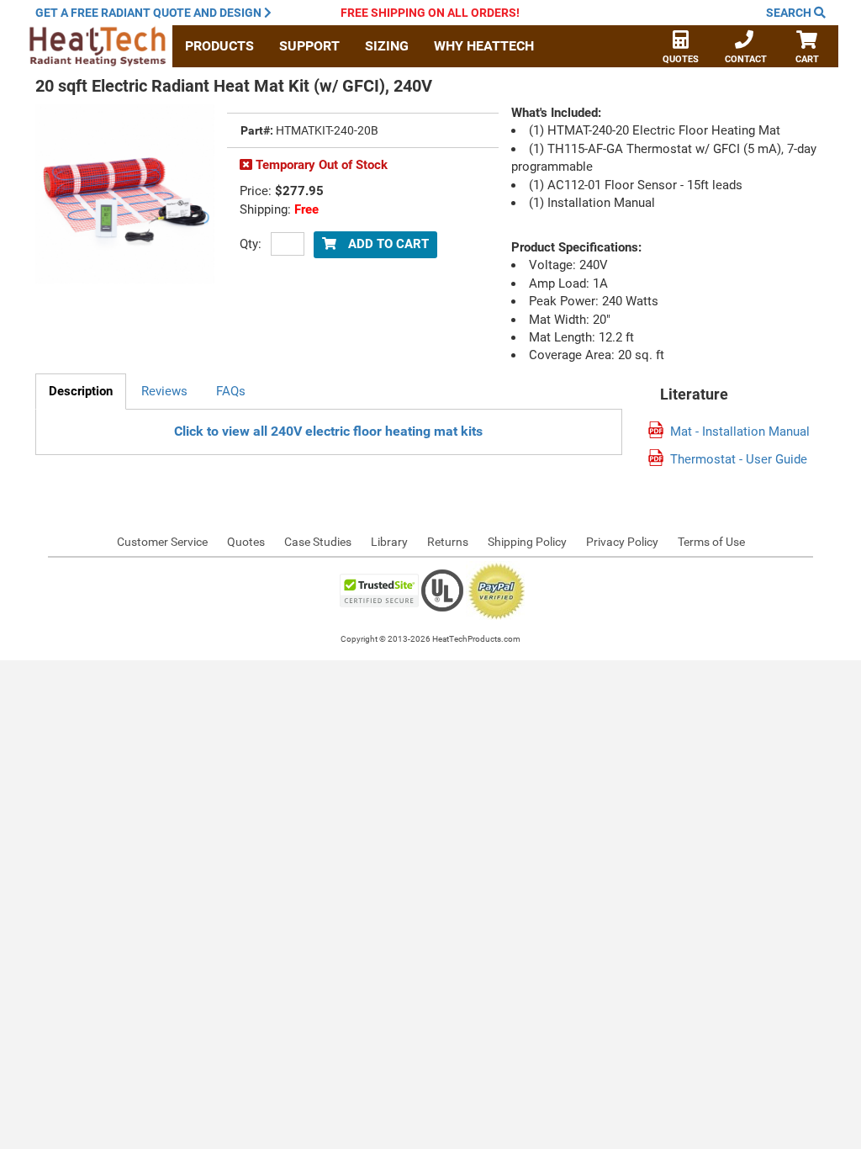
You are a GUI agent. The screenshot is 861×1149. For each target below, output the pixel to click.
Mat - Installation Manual (740, 431)
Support (309, 46)
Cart (807, 59)
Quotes (681, 59)
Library (389, 541)
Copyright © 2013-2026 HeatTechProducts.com (430, 638)
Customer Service (162, 541)
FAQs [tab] (231, 391)
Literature (694, 394)
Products (219, 46)
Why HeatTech (484, 46)
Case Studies (317, 541)
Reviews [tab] (164, 391)
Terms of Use (711, 541)
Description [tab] (81, 391)
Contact (746, 59)
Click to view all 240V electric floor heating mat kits (328, 431)
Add (387, 244)
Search (790, 12)
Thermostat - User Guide (738, 459)
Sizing (387, 46)
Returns (447, 541)
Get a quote (148, 12)
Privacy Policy (622, 541)
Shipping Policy (527, 541)
